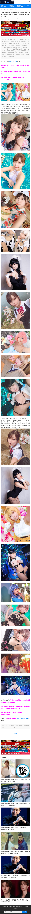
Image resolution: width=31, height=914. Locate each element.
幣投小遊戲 (11, 6)
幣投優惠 (19, 5)
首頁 (2, 5)
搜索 (24, 912)
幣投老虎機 (3, 6)
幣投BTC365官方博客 (10, 906)
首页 (7, 9)
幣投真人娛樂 (20, 6)
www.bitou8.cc (13, 61)
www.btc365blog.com (22, 718)
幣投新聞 (11, 5)
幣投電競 (26, 5)
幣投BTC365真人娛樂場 (15, 9)
